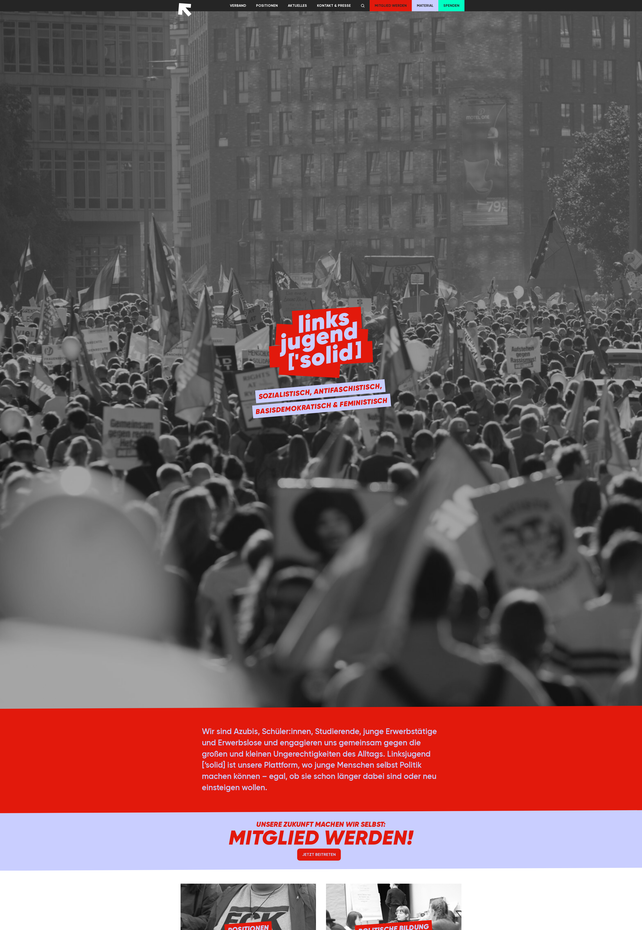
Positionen (267, 6)
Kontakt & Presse (334, 6)
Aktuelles (297, 6)
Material (425, 6)
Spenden (451, 6)
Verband (238, 6)
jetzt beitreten (319, 854)
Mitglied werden (391, 6)
